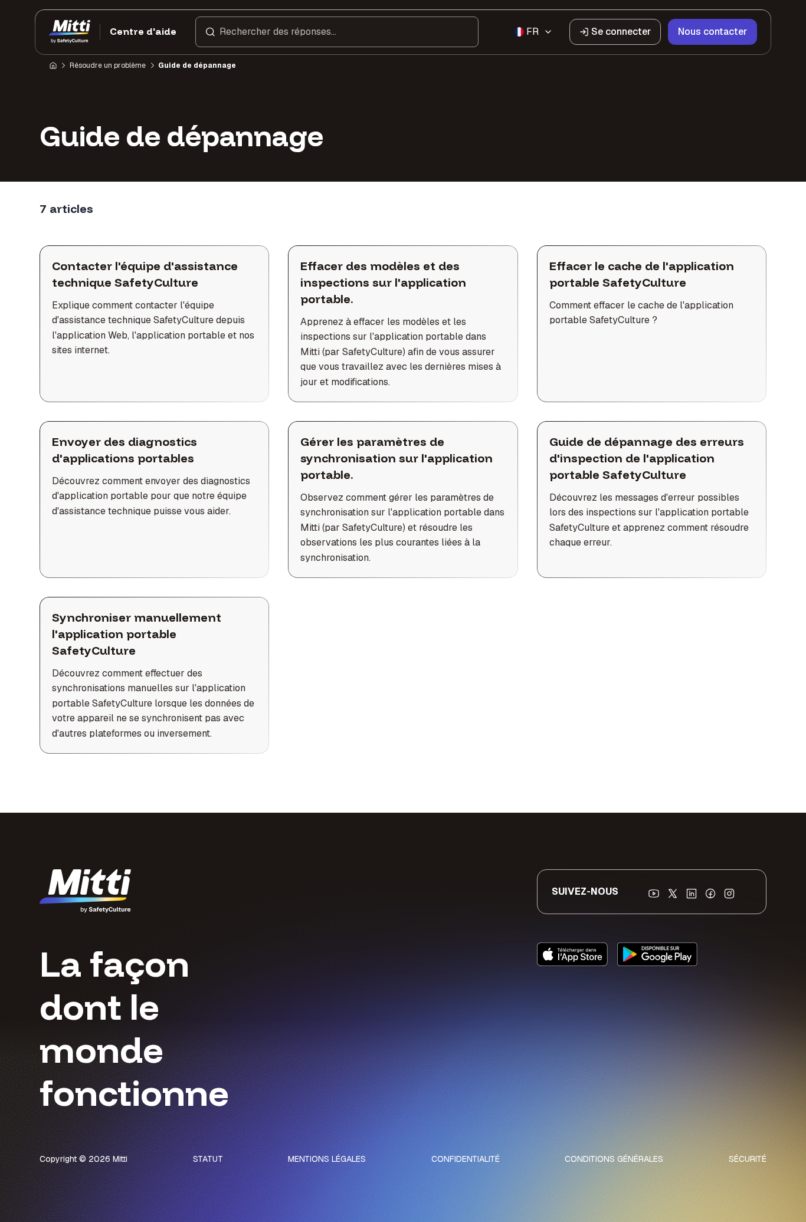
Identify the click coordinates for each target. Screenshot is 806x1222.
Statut (208, 1159)
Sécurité (747, 1159)
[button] (337, 32)
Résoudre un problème (108, 65)
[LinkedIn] (691, 893)
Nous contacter (712, 31)
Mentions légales (327, 1159)
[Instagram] (729, 893)
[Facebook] (710, 893)
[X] (673, 893)
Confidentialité (465, 1159)
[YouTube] (654, 893)
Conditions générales (614, 1159)
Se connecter (621, 31)
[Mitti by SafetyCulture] (69, 32)
